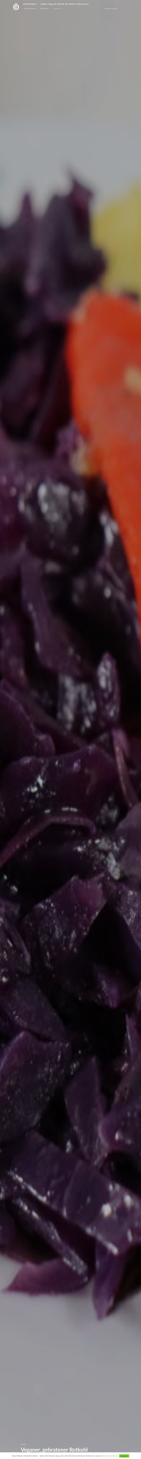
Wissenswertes (31, 9)
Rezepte (45, 9)
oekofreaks (29, 4)
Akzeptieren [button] (124, 1456)
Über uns (58, 9)
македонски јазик (111, 9)
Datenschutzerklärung (110, 1456)
